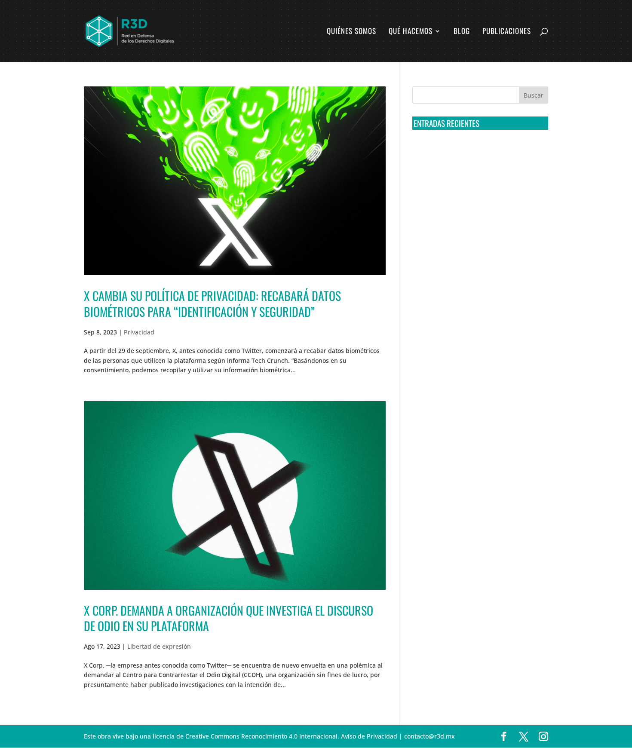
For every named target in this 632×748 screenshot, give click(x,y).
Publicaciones (506, 32)
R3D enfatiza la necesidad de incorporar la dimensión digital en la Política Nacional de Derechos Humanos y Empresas (474, 280)
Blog (462, 32)
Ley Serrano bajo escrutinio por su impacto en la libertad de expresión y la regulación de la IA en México (478, 248)
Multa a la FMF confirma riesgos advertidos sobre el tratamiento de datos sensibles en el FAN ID (477, 184)
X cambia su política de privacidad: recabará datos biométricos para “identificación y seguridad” (212, 303)
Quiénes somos (351, 32)
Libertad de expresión (159, 646)
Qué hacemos (411, 32)
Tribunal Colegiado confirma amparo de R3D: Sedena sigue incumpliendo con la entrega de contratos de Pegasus (478, 152)
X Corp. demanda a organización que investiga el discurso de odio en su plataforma (228, 618)
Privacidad (139, 332)
